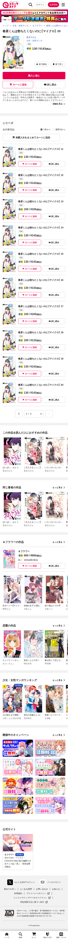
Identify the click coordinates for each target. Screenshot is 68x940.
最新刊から (60, 129)
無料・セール (61, 937)
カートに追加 (20, 84)
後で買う (59, 64)
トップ (6, 937)
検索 (20, 937)
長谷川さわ (31, 37)
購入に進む (34, 75)
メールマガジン (54, 882)
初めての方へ (10, 889)
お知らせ (56, 889)
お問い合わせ (42, 889)
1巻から (47, 129)
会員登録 (53, 4)
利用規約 (18, 893)
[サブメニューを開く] (63, 4)
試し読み (51, 84)
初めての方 (47, 937)
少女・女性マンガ (34, 40)
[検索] (30, 4)
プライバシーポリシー (38, 893)
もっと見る (57, 487)
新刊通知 (43, 64)
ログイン (40, 4)
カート (34, 938)
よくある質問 (26, 889)
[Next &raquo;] (49, 413)
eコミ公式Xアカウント (21, 883)
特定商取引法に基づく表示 (34, 902)
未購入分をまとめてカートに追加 (33, 137)
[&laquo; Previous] (18, 413)
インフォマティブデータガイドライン (30, 898)
